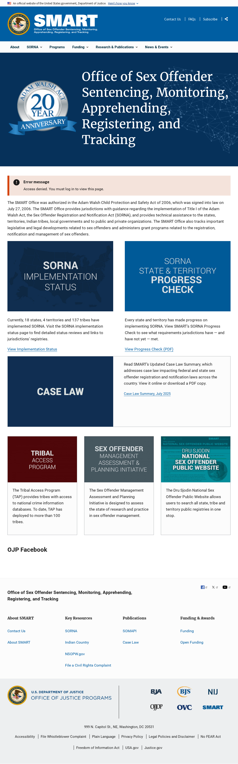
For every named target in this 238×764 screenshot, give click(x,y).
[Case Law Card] (60, 391)
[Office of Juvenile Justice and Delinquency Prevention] (156, 708)
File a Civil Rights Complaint (88, 665)
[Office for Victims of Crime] (184, 707)
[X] (215, 587)
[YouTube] (226, 587)
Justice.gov (153, 748)
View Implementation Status (32, 349)
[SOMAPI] (119, 459)
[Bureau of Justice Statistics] (184, 695)
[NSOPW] (195, 459)
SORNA (71, 631)
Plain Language (104, 737)
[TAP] (42, 459)
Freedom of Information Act (97, 748)
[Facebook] (204, 587)
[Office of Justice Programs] (18, 24)
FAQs (192, 19)
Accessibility (25, 737)
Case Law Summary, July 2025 (147, 394)
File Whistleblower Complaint (63, 737)
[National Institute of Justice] (213, 690)
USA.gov (132, 748)
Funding (187, 631)
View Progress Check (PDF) (149, 349)
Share (228, 20)
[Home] (66, 23)
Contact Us (172, 19)
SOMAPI (129, 631)
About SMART (18, 642)
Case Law (131, 642)
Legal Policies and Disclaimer (172, 737)
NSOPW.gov (75, 654)
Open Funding (191, 642)
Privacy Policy (132, 737)
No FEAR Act (211, 737)
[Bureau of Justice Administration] (156, 689)
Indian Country (77, 642)
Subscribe (210, 19)
